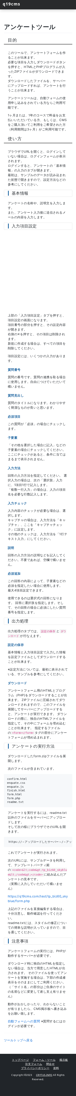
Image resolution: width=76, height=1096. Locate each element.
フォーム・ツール (44, 1060)
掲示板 (63, 1060)
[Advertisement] (38, 272)
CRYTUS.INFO (44, 1075)
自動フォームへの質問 (24, 1021)
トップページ (20, 1060)
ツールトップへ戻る (18, 1040)
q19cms (11, 4)
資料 (56, 1068)
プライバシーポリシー (35, 1068)
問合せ (50, 1064)
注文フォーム (33, 1064)
